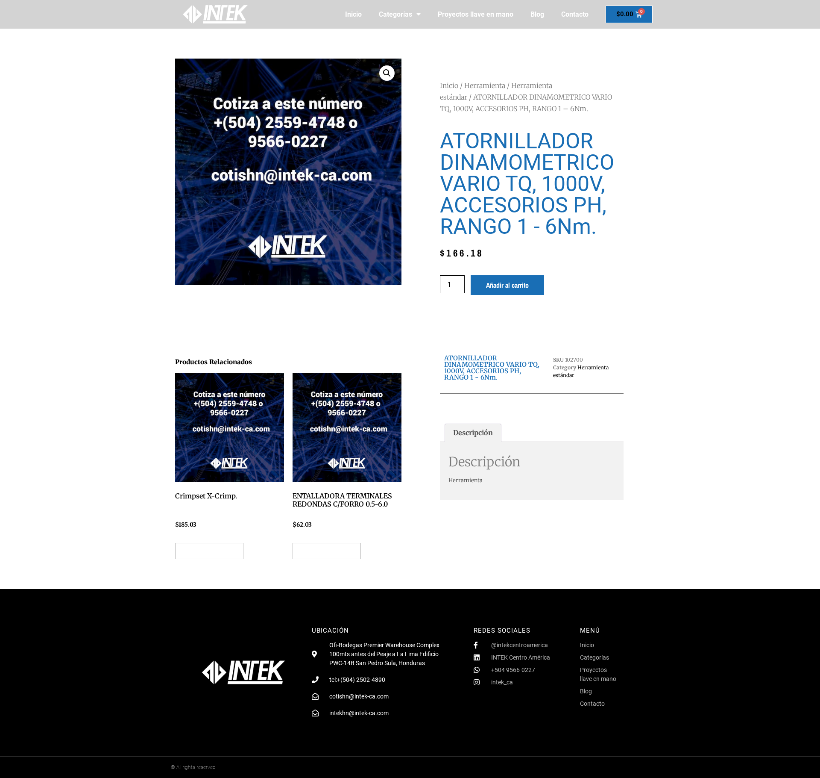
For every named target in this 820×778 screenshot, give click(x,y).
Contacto (575, 14)
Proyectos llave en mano (475, 14)
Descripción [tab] (473, 432)
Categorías (395, 14)
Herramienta (484, 85)
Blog (537, 14)
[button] (387, 73)
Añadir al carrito (507, 285)
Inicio (353, 14)
